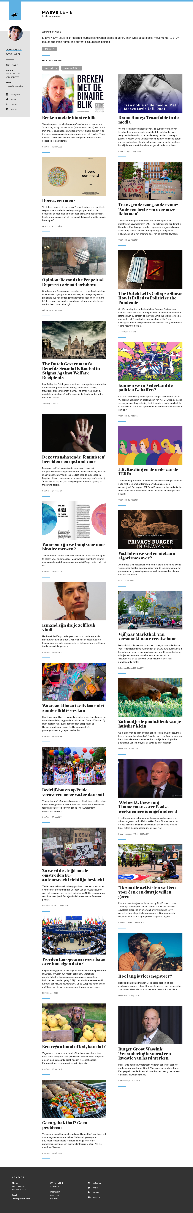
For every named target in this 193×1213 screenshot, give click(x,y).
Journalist (14, 49)
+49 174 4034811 (13, 74)
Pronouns (54, 1198)
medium (14, 109)
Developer (13, 54)
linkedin (14, 104)
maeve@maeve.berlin (15, 86)
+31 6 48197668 (12, 77)
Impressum (54, 1195)
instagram (15, 94)
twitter (14, 99)
